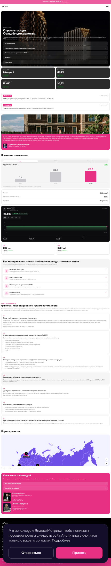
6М (16, 217)
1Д (5, 217)
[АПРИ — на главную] (5, 6)
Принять (79, 553)
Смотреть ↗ (105, 208)
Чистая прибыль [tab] (90, 161)
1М (12, 217)
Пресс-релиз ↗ (104, 95)
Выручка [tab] (20, 161)
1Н (8, 217)
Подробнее (61, 540)
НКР (4, 245)
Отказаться (31, 553)
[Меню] (107, 6)
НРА (59, 245)
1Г (19, 217)
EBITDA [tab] (55, 161)
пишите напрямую (45, 479)
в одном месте (80, 479)
